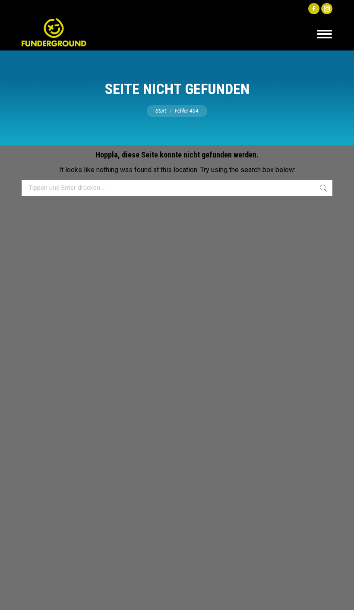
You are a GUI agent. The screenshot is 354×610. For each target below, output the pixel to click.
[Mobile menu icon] (324, 34)
